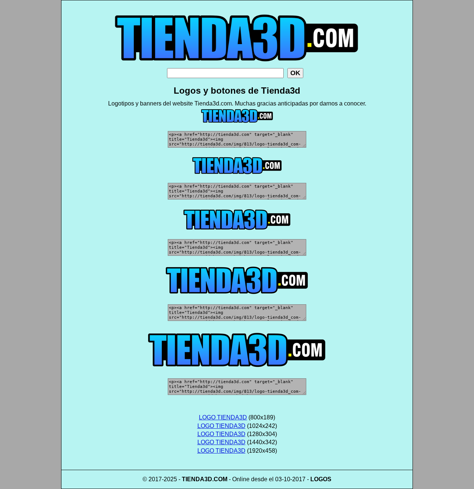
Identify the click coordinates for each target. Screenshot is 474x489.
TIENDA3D (197, 479)
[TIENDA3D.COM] (237, 66)
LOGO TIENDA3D (223, 417)
